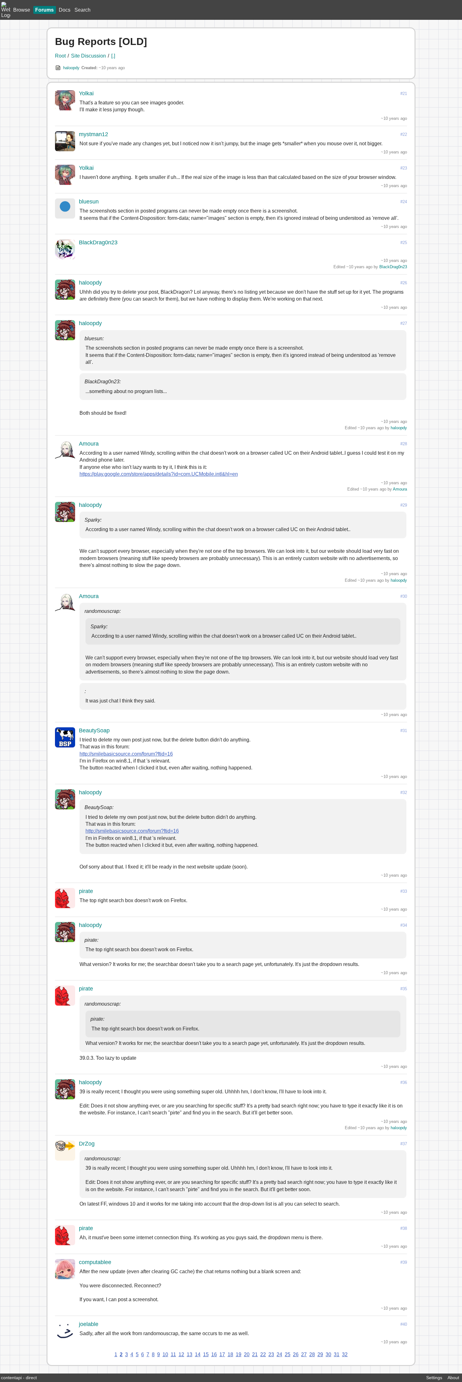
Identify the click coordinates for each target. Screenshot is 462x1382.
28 (312, 1354)
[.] (113, 55)
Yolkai (86, 93)
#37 (403, 1143)
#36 (403, 1082)
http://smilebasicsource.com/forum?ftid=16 (126, 754)
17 (222, 1354)
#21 (403, 93)
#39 (403, 1262)
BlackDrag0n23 (98, 242)
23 (271, 1354)
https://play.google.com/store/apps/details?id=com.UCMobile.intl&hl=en (159, 474)
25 (287, 1354)
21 (255, 1354)
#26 (403, 282)
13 (189, 1354)
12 (181, 1354)
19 (238, 1354)
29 (320, 1354)
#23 (403, 168)
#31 (403, 730)
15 (206, 1354)
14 (198, 1354)
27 (304, 1354)
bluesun (89, 201)
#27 (403, 323)
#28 (403, 443)
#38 (403, 1228)
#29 (403, 505)
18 (230, 1354)
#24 (403, 201)
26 (296, 1354)
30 (328, 1354)
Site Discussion (88, 55)
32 (345, 1354)
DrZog (87, 1144)
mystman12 (93, 134)
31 (336, 1354)
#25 (403, 242)
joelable (88, 1324)
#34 (403, 925)
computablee (95, 1262)
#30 (403, 596)
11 (173, 1354)
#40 (403, 1324)
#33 (403, 891)
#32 (403, 792)
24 (279, 1354)
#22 (403, 134)
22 (263, 1354)
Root (60, 55)
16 (214, 1354)
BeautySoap (94, 730)
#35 (403, 988)
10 (165, 1354)
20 (247, 1354)
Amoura (89, 444)
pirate (86, 891)
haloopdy (71, 67)
